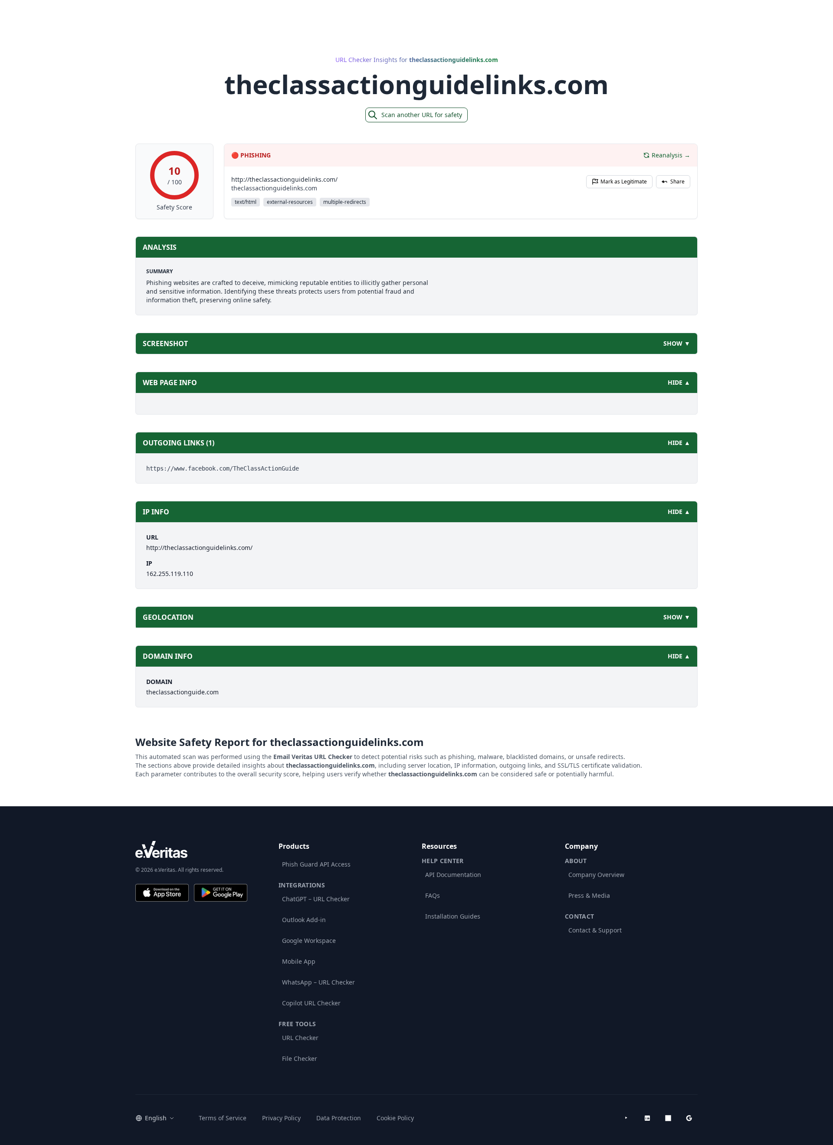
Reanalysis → (671, 155)
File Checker (299, 1058)
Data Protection (338, 1118)
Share (677, 181)
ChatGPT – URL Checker (316, 899)
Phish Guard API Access (316, 864)
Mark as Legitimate (623, 181)
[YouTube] (626, 1118)
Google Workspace (309, 940)
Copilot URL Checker (311, 1003)
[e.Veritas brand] (191, 849)
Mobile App (298, 961)
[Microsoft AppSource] (668, 1118)
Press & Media (589, 895)
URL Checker (300, 1038)
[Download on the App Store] (162, 893)
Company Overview (596, 874)
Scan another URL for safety (421, 115)
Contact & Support (595, 930)
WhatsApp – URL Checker (318, 982)
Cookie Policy (395, 1118)
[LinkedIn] (647, 1118)
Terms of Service (222, 1118)
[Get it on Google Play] (220, 893)
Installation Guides (452, 916)
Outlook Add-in (304, 920)
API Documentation (453, 874)
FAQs (432, 895)
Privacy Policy (281, 1118)
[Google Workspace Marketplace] (689, 1118)
